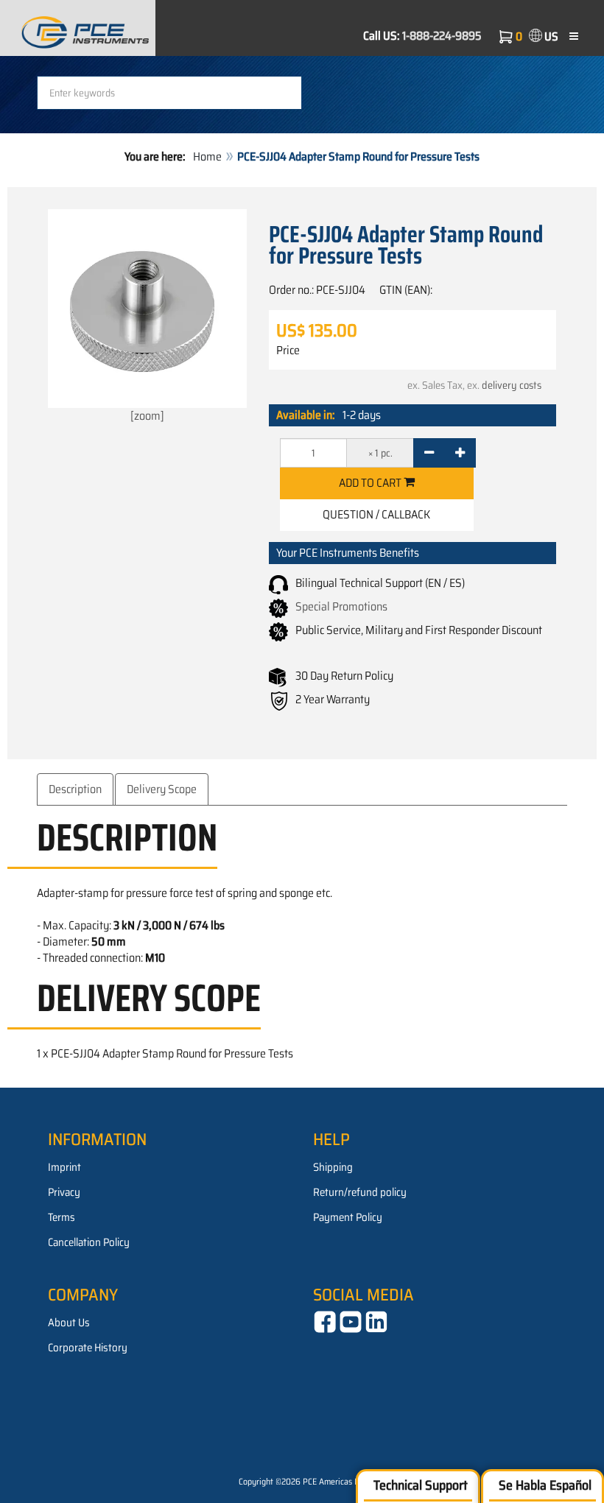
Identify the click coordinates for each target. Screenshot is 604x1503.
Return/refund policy (360, 1192)
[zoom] (147, 415)
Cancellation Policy (89, 1242)
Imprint (64, 1167)
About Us (69, 1322)
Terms (61, 1217)
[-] (429, 453)
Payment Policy (347, 1217)
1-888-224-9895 (442, 36)
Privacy (64, 1192)
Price (288, 350)
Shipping (333, 1167)
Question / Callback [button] (376, 514)
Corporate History (87, 1347)
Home (207, 156)
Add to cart (371, 483)
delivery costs (511, 385)
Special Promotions (341, 606)
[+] (460, 453)
